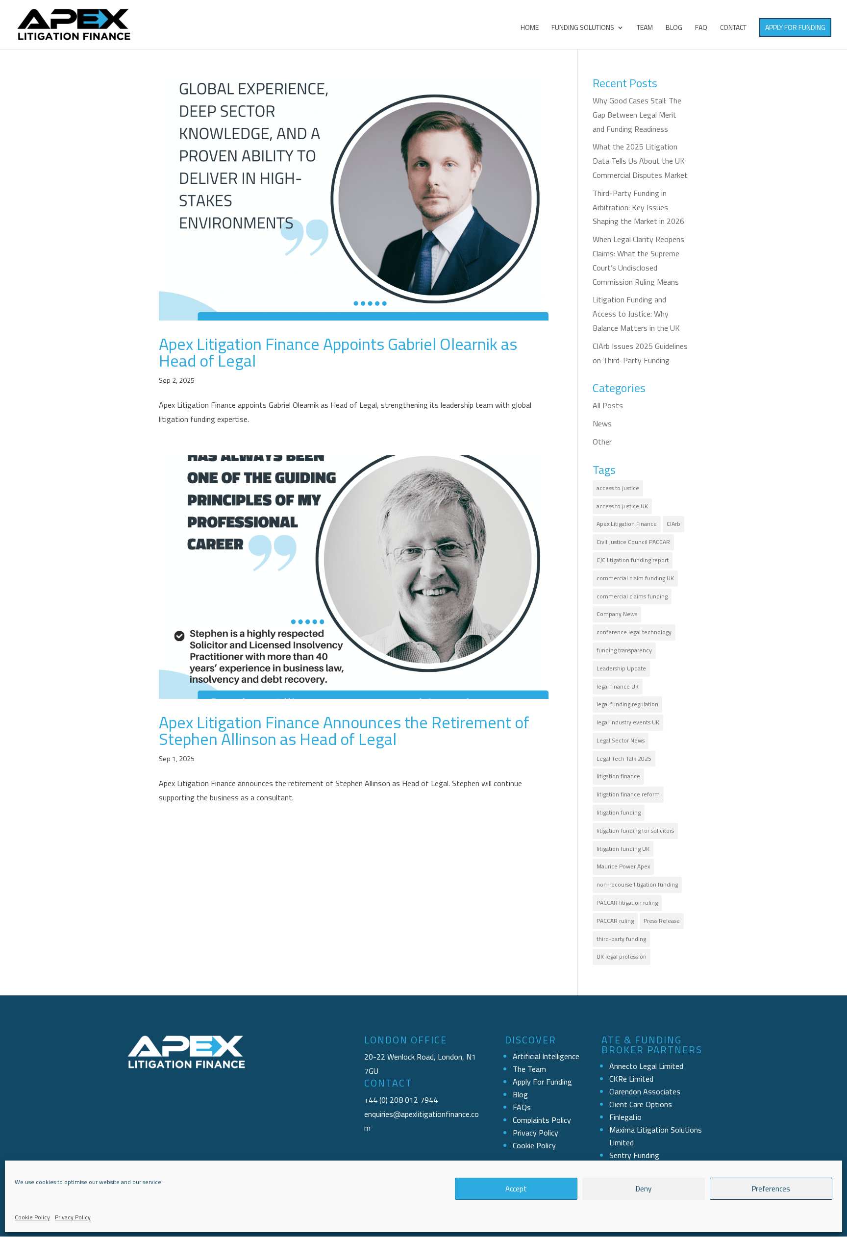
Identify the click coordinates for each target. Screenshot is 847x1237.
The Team (529, 1069)
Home (530, 28)
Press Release (662, 920)
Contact (733, 28)
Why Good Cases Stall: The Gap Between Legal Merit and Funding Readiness (637, 115)
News (602, 423)
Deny (643, 1188)
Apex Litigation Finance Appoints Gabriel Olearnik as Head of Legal (338, 352)
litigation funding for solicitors (635, 830)
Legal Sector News (621, 740)
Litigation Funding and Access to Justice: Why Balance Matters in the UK (636, 314)
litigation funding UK (623, 848)
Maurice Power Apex (623, 866)
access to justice (618, 488)
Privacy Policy (73, 1217)
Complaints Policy (542, 1120)
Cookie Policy (32, 1217)
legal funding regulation (627, 704)
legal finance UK (618, 686)
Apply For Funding (795, 27)
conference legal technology (634, 632)
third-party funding (621, 938)
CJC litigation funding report (633, 560)
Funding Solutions (582, 28)
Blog (674, 28)
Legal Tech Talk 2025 (624, 758)
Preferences (771, 1188)
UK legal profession (622, 956)
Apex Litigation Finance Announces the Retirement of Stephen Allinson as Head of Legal (344, 730)
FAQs (522, 1107)
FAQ (701, 28)
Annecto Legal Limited (646, 1066)
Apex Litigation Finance (627, 523)
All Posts (608, 405)
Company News (617, 613)
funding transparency (624, 650)
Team (645, 28)
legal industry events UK (628, 722)
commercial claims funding (632, 596)
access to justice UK (622, 506)
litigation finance (618, 776)
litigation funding (619, 812)
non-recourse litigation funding (637, 884)
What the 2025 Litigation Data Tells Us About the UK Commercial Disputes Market (640, 161)
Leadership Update (621, 668)
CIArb (673, 523)
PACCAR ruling (615, 920)
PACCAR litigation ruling (627, 902)
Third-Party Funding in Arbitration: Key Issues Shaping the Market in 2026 (638, 207)
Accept (516, 1188)
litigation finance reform (628, 794)
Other (602, 441)
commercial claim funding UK (635, 578)
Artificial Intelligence (546, 1056)
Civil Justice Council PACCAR (633, 541)
